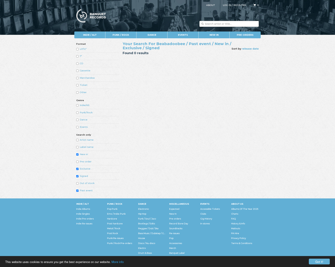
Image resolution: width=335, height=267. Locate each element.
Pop (171, 238)
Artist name (87, 139)
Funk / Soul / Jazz (147, 218)
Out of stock (87, 183)
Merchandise (87, 77)
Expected (174, 209)
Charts (234, 214)
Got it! (319, 261)
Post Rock (112, 233)
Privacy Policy (238, 238)
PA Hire (235, 233)
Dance (152, 34)
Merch (172, 248)
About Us (237, 204)
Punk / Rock (121, 34)
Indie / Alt (90, 34)
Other (83, 92)
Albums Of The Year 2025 (244, 209)
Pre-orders (245, 34)
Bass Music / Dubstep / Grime (152, 233)
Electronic (143, 209)
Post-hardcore (115, 223)
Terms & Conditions (241, 243)
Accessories (175, 243)
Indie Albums (83, 209)
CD (81, 63)
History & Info (238, 223)
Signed (84, 176)
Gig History (206, 218)
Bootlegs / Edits (146, 223)
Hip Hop (142, 214)
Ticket (83, 85)
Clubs (203, 214)
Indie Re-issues (84, 223)
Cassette (85, 70)
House (141, 238)
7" (81, 56)
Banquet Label (177, 253)
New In (214, 34)
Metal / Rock (113, 228)
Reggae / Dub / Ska (148, 228)
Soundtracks (175, 228)
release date (250, 48)
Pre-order (85, 161)
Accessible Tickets (210, 209)
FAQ (233, 218)
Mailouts (235, 228)
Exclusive (85, 168)
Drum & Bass (145, 253)
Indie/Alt (85, 105)
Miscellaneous (179, 204)
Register (239, 5)
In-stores (205, 223)
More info (117, 262)
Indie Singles (83, 214)
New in (84, 154)
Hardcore (112, 218)
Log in (227, 5)
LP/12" (83, 49)
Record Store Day (178, 223)
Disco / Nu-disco (146, 243)
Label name (87, 147)
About (210, 5)
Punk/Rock (86, 112)
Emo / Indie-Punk (116, 214)
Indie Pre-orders (85, 218)
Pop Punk (112, 209)
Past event (86, 190)
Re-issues (174, 233)
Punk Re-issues (115, 238)
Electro (142, 248)
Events (183, 34)
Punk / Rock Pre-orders (119, 243)
